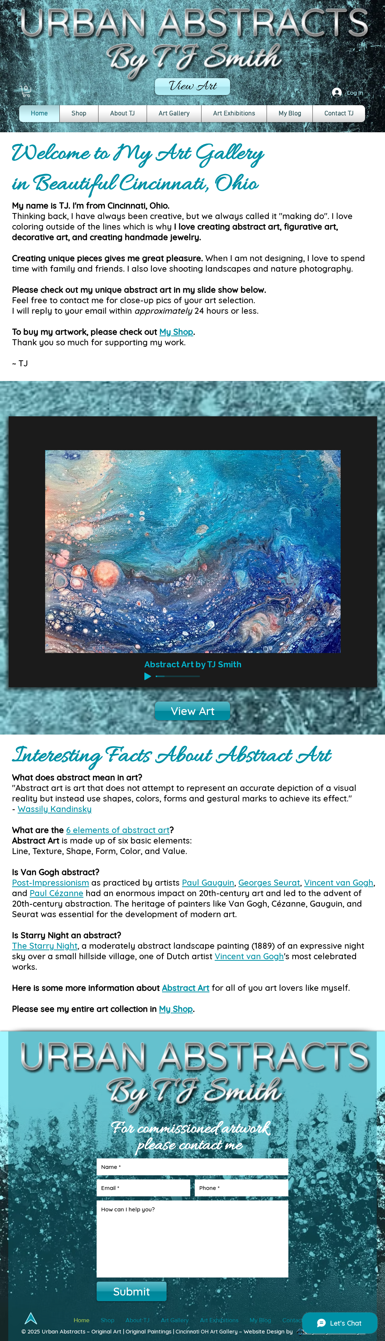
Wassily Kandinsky (55, 809)
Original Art (107, 1331)
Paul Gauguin (208, 882)
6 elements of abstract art (118, 830)
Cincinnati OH (192, 1331)
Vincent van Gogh (338, 882)
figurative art (310, 226)
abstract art (256, 226)
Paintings (158, 1331)
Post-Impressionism (50, 882)
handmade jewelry (162, 237)
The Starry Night (44, 945)
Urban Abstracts (63, 1331)
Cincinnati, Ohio (138, 205)
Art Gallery (223, 1331)
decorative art (40, 237)
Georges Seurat (269, 882)
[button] (26, 91)
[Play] (147, 676)
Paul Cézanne (56, 893)
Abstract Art (185, 988)
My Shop (176, 332)
